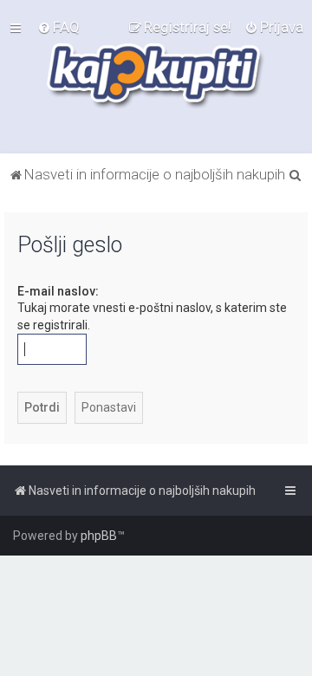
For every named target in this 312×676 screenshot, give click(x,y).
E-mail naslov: (58, 291)
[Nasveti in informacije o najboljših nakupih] (156, 76)
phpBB (99, 536)
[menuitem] (58, 27)
